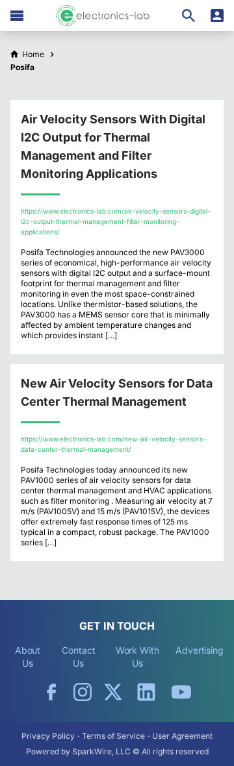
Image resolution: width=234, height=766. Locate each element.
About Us (28, 657)
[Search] (188, 15)
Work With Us (137, 657)
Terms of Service (113, 736)
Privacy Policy (48, 736)
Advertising (200, 650)
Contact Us (78, 657)
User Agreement (182, 736)
